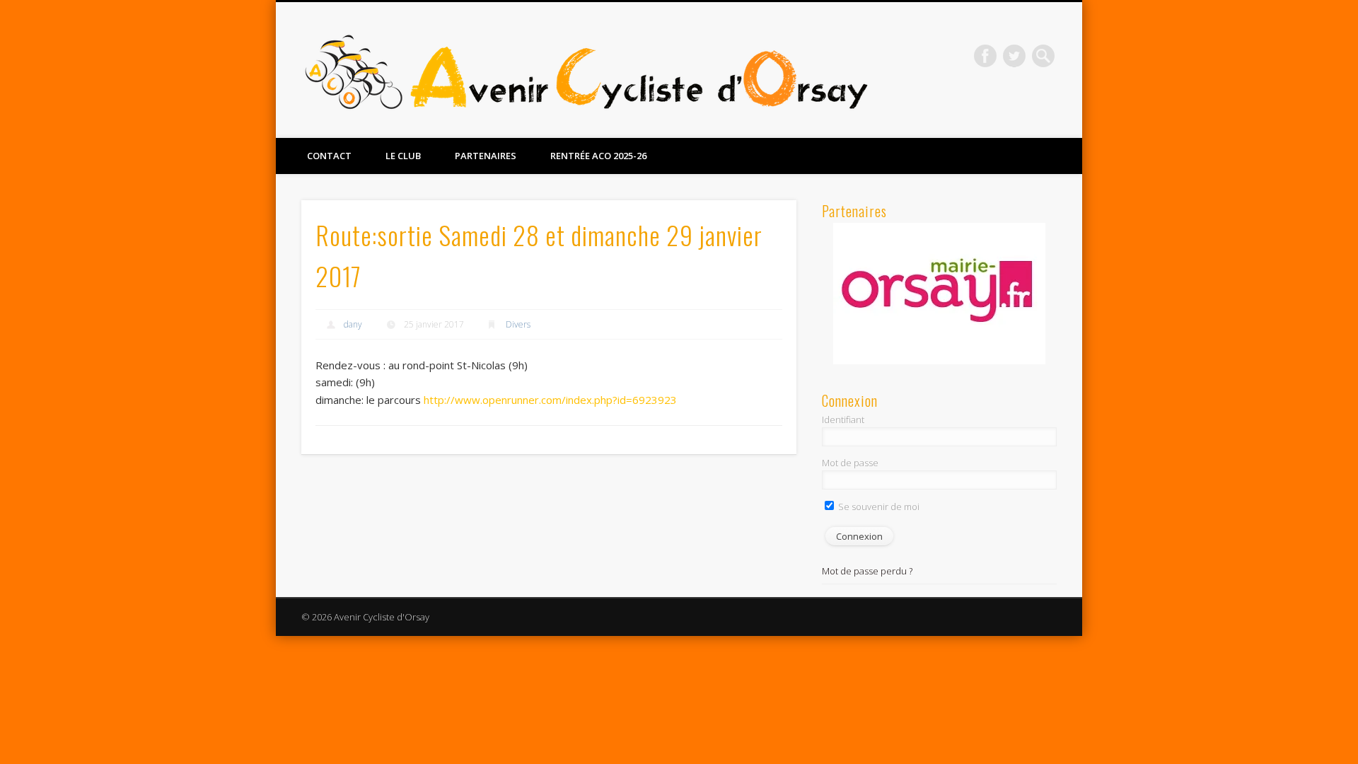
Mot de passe (850, 462)
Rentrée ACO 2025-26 (598, 155)
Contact (329, 155)
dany (353, 324)
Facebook (985, 56)
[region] (939, 293)
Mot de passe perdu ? (867, 571)
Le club (403, 155)
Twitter (1014, 56)
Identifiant (843, 419)
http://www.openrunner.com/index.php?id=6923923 (550, 400)
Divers (518, 324)
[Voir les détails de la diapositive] (939, 293)
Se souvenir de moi (877, 506)
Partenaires (485, 155)
